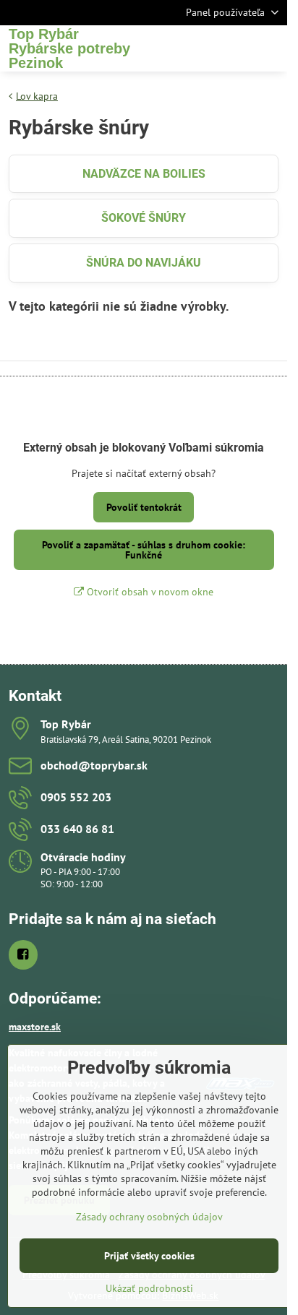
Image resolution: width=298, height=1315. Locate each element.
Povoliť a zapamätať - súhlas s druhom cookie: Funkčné (143, 549)
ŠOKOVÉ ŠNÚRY (143, 218)
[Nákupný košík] (235, 48)
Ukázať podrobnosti (149, 1288)
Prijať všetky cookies (149, 1255)
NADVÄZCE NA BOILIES (143, 174)
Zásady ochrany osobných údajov (149, 1216)
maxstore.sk (35, 1026)
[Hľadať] (200, 48)
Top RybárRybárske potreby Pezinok (69, 48)
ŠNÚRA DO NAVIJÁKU (143, 263)
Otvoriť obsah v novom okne (148, 591)
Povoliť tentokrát (144, 507)
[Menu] (269, 48)
